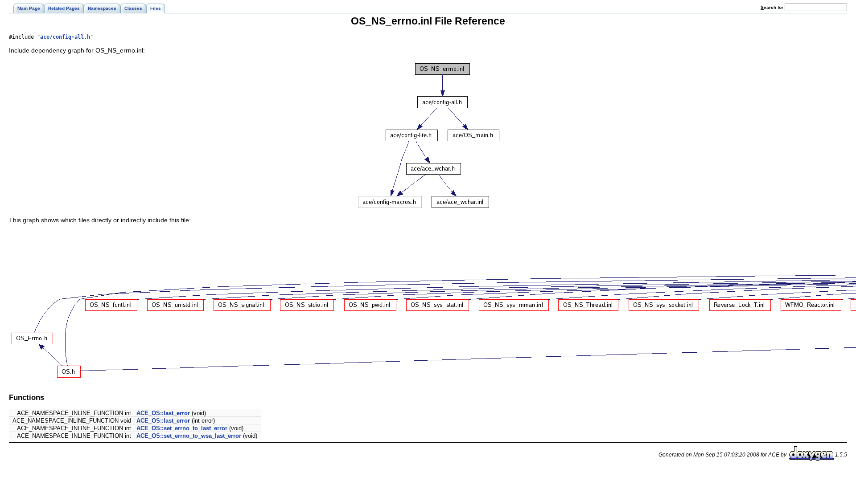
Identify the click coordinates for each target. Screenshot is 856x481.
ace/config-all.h (65, 37)
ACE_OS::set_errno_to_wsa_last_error (188, 435)
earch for (773, 7)
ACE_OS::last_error (163, 413)
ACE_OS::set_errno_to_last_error (181, 428)
